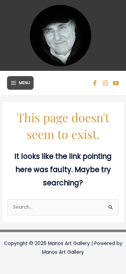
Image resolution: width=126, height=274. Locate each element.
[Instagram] (105, 83)
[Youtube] (116, 83)
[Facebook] (95, 83)
